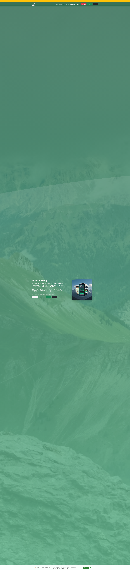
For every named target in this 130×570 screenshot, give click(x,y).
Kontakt (73, 4)
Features (60, 4)
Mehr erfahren (42, 296)
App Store (55, 296)
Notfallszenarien (68, 4)
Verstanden (86, 567)
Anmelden (78, 4)
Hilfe (63, 4)
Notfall (84, 4)
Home (56, 4)
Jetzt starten (34, 296)
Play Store (49, 296)
